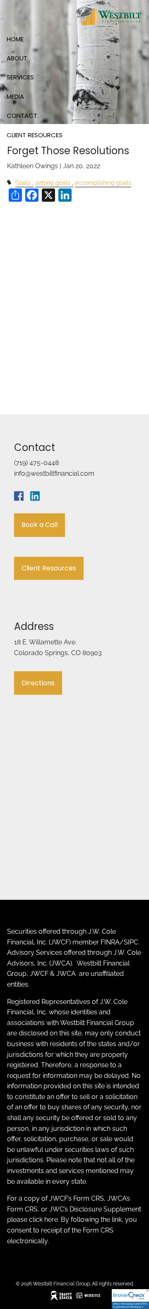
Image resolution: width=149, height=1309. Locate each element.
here (51, 1219)
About (17, 58)
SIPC (131, 942)
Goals (23, 182)
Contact (22, 115)
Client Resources (34, 135)
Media (15, 96)
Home (15, 39)
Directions (38, 683)
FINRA (110, 942)
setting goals (52, 182)
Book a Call (40, 524)
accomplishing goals (103, 182)
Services (20, 77)
